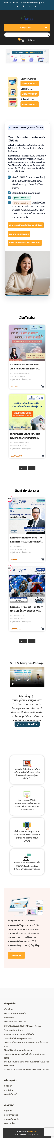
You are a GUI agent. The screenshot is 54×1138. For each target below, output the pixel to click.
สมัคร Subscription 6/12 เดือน (24, 242)
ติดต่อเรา (8, 1085)
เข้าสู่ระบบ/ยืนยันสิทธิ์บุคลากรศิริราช (25, 225)
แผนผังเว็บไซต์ (10, 1094)
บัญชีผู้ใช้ (8, 1110)
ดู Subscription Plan (27, 724)
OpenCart (32, 1131)
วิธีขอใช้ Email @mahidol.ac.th (18, 1050)
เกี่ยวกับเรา (9, 1009)
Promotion (9, 1017)
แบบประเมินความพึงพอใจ (15, 1013)
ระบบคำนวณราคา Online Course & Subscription (26, 1069)
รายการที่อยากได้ (11, 1119)
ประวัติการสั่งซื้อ (11, 1114)
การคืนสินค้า (9, 1090)
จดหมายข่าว (9, 1123)
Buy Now (16, 955)
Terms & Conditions (13, 1030)
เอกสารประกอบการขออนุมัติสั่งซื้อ (19, 1034)
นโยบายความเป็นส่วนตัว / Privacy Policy (22, 1025)
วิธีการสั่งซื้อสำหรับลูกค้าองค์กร (18, 1038)
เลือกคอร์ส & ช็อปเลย (19, 234)
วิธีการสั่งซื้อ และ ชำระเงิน (15, 1021)
